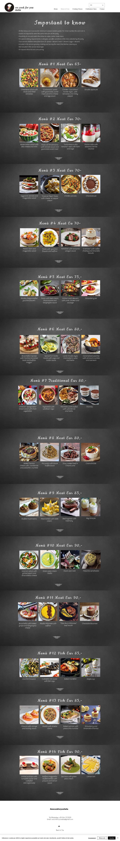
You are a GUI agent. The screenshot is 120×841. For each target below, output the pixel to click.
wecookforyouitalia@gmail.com (62, 819)
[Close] (118, 837)
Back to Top (60, 830)
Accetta (112, 838)
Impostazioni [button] (92, 838)
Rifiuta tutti (102, 838)
